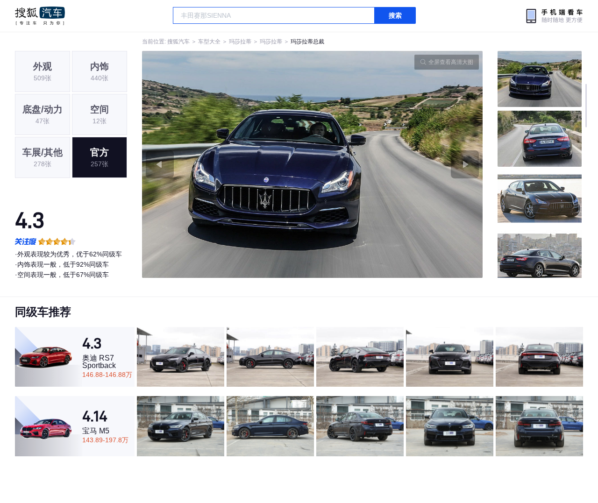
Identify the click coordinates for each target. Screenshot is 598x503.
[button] (227, 164)
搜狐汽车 (40, 16)
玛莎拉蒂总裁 (307, 41)
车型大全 (209, 41)
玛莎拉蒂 (240, 41)
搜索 (395, 15)
